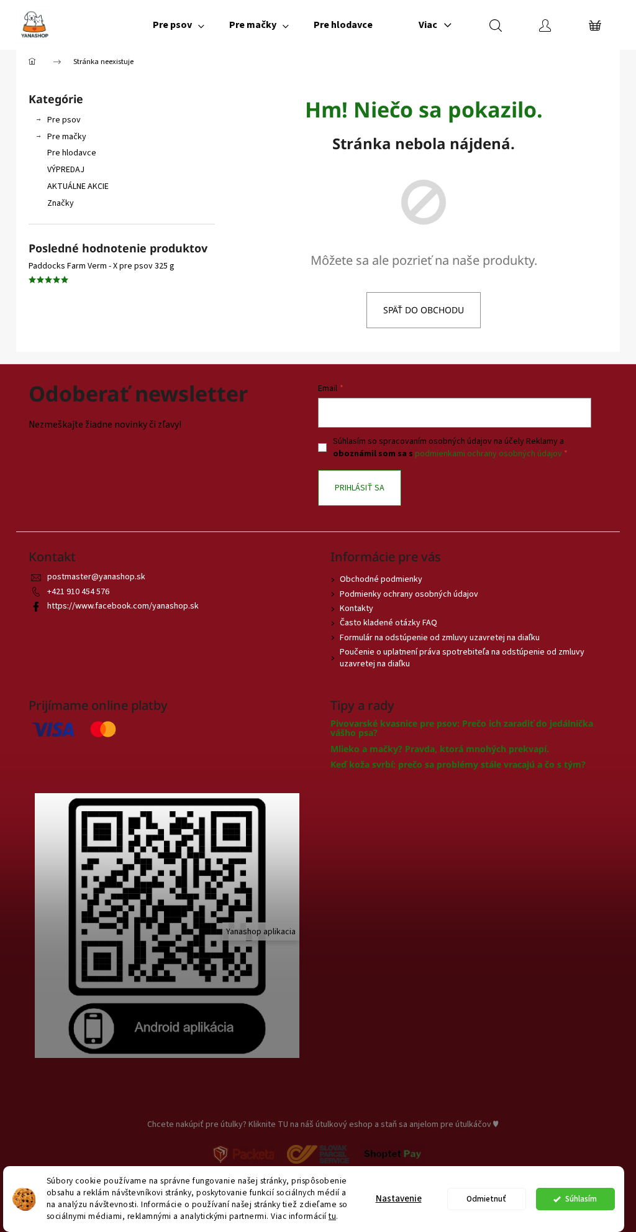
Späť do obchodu (423, 310)
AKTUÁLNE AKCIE (78, 186)
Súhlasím (581, 1199)
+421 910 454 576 (78, 592)
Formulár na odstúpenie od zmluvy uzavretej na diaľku (440, 638)
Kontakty (356, 608)
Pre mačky (66, 137)
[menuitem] (178, 25)
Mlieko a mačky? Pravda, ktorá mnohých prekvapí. (439, 748)
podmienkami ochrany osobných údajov (488, 454)
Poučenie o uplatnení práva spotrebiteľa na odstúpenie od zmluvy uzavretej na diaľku (462, 658)
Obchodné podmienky (381, 579)
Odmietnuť (486, 1199)
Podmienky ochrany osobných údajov (409, 594)
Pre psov (64, 120)
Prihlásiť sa (359, 488)
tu (332, 1216)
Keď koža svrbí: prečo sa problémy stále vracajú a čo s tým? (458, 764)
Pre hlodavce (71, 153)
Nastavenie (399, 1198)
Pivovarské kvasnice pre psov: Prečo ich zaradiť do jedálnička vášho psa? (461, 728)
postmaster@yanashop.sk (96, 577)
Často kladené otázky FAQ (388, 623)
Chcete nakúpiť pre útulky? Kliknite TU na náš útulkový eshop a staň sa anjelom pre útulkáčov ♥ (322, 1124)
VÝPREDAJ (65, 169)
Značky (60, 203)
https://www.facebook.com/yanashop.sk (123, 606)
